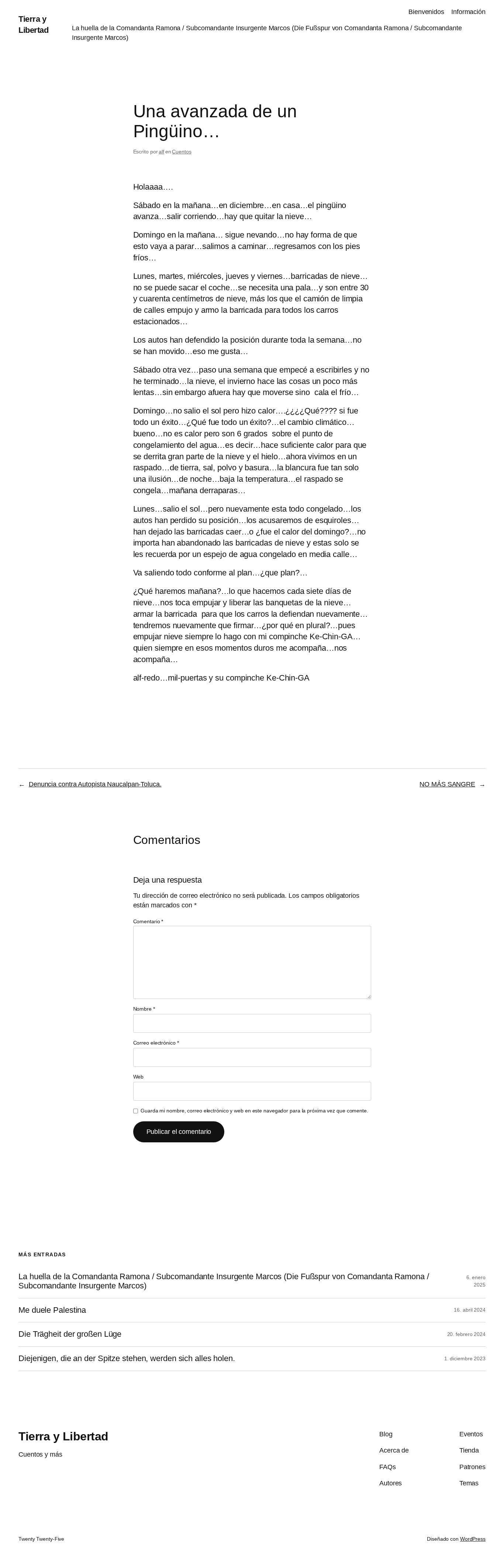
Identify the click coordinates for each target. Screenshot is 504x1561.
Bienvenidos (426, 11)
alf (161, 152)
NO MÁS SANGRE (447, 784)
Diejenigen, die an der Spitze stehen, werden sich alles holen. (126, 1358)
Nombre (144, 1009)
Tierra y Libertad (63, 1436)
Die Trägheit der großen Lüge (69, 1334)
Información (468, 11)
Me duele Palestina (52, 1310)
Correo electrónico (156, 1043)
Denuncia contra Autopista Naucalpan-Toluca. (95, 784)
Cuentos (181, 152)
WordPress (473, 1539)
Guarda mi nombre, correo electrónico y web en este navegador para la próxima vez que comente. (254, 1111)
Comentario (148, 921)
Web (138, 1077)
